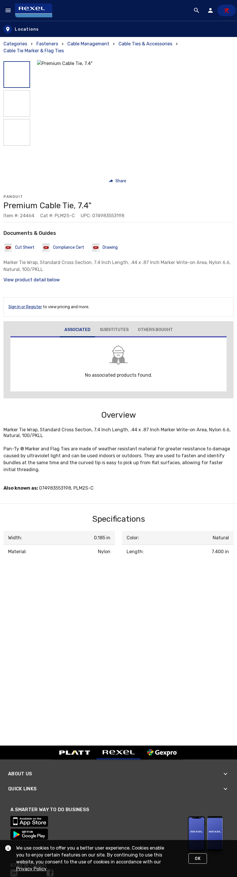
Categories (15, 44)
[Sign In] (210, 10)
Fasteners (47, 44)
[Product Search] (196, 10)
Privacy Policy (31, 869)
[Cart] (226, 10)
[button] (16, 74)
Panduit (13, 196)
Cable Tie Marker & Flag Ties (33, 50)
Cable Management (88, 44)
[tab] (77, 330)
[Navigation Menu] (8, 10)
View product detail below (31, 280)
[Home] (36, 10)
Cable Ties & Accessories (145, 44)
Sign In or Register (25, 306)
